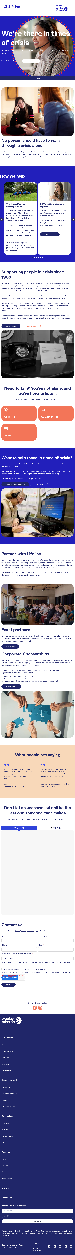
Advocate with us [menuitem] (7, 1136)
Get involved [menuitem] (7, 1116)
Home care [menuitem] (5, 1064)
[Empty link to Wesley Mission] (62, 8)
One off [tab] (20, 828)
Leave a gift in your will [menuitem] (9, 1094)
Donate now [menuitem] (6, 1087)
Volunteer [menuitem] (5, 1130)
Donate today (11, 326)
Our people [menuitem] (5, 1166)
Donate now (31, 61)
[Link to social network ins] (71, 1246)
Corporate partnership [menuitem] (9, 1106)
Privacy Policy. (68, 972)
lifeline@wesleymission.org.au (26, 931)
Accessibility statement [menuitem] (37, 1249)
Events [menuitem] (4, 1142)
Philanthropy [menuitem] (6, 1100)
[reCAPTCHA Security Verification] (13, 977)
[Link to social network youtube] (60, 1246)
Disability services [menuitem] (8, 1045)
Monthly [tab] (57, 828)
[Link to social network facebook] (49, 1246)
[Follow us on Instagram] (40, 1008)
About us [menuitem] (6, 1152)
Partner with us (11, 61)
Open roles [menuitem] (5, 1123)
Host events (10, 646)
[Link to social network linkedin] (66, 1246)
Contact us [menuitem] (7, 1197)
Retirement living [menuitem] (7, 1051)
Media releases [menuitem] (7, 1178)
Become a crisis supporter (15, 484)
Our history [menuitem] (5, 1159)
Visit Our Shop (31, 326)
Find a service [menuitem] (6, 1070)
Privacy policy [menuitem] (34, 1243)
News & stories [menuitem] (7, 1172)
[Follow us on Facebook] (35, 1008)
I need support (50, 234)
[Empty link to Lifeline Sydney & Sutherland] (12, 7)
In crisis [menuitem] (5, 1188)
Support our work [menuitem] (9, 1080)
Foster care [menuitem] (6, 1058)
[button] (73, 219)
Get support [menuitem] (7, 1038)
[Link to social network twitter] (55, 1246)
